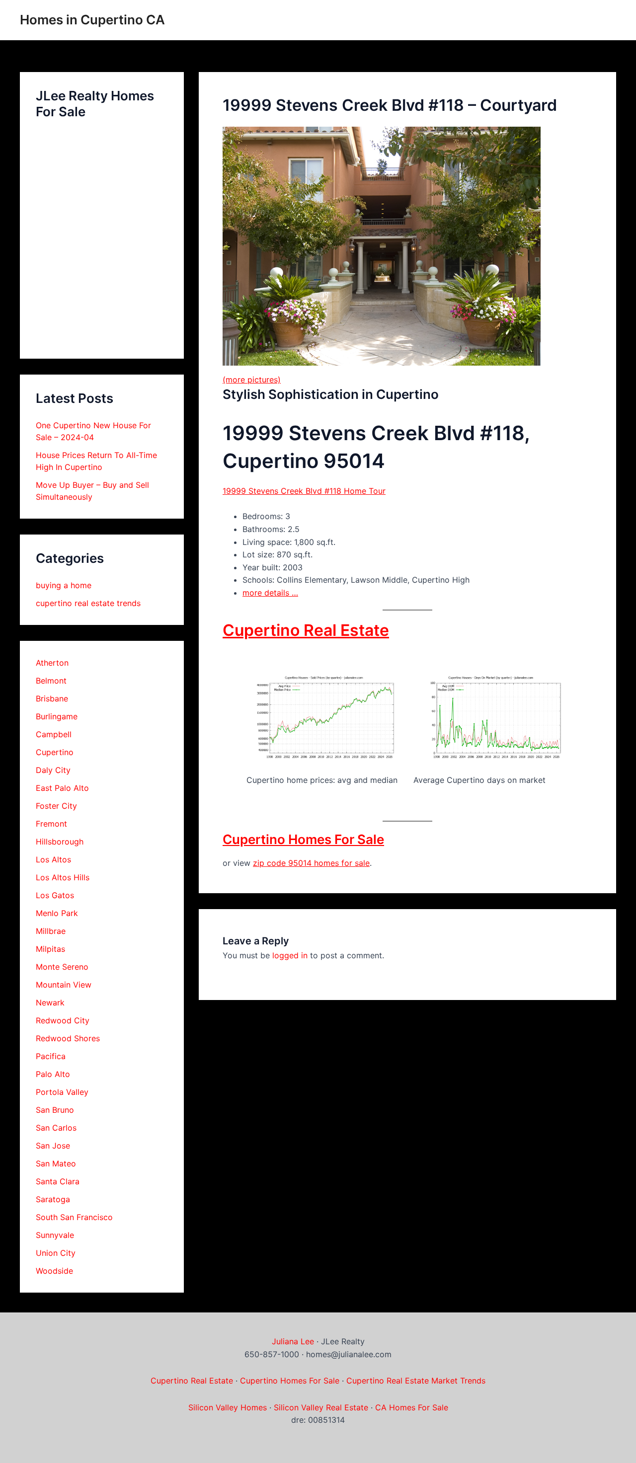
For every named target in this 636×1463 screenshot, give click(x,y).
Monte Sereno (62, 967)
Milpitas (50, 949)
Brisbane (52, 698)
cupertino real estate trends (88, 603)
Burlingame (57, 716)
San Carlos (56, 1128)
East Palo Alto (62, 788)
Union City (56, 1253)
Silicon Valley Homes (227, 1407)
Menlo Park (57, 913)
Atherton (52, 663)
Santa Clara (58, 1181)
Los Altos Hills (62, 877)
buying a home (63, 585)
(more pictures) (252, 380)
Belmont (51, 681)
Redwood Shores (68, 1038)
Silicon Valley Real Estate (321, 1407)
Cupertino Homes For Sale (303, 839)
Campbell (54, 734)
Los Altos (53, 859)
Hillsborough (59, 842)
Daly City (53, 770)
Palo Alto (53, 1074)
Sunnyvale (55, 1235)
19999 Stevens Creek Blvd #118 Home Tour (304, 491)
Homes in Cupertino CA (92, 19)
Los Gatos (55, 895)
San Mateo (56, 1163)
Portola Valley (62, 1092)
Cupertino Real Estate (306, 630)
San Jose (53, 1146)
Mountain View (63, 985)
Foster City (56, 806)
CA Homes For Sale (411, 1407)
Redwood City (62, 1020)
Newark (50, 1002)
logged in (290, 955)
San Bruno (55, 1110)
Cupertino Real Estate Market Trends (415, 1381)
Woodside (54, 1271)
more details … (270, 593)
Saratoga (53, 1199)
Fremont (51, 824)
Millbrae (51, 931)
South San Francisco (74, 1217)
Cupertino (55, 752)
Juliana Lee (293, 1341)
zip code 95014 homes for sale (311, 863)
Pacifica (51, 1056)
